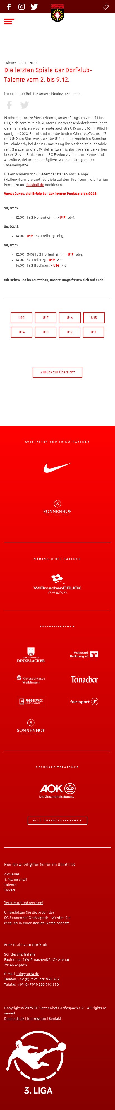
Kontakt (55, 1018)
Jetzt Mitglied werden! (23, 903)
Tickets (106, 7)
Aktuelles (12, 874)
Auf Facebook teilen (9, 105)
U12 (70, 332)
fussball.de (35, 185)
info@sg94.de (27, 974)
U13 (46, 332)
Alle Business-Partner (57, 820)
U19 (21, 317)
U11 (93, 332)
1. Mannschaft (15, 879)
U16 (70, 317)
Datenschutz (14, 1018)
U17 (46, 317)
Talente (10, 885)
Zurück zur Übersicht (57, 372)
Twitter (34, 7)
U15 (94, 317)
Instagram (22, 7)
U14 (22, 332)
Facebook (9, 7)
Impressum (36, 1018)
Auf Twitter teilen (24, 105)
